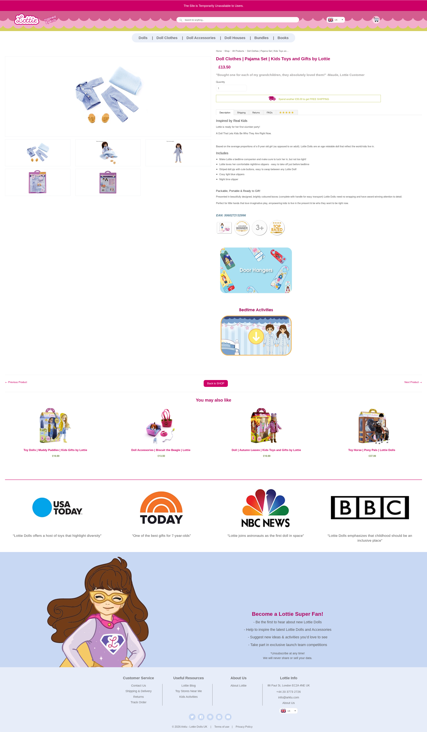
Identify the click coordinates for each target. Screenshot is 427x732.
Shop (227, 50)
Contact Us (138, 685)
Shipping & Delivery (138, 691)
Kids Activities (188, 696)
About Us (288, 703)
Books (283, 38)
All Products (238, 50)
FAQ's (270, 112)
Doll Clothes (166, 38)
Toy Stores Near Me (188, 691)
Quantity (220, 81)
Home (219, 50)
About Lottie (239, 685)
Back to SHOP (215, 383)
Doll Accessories (201, 38)
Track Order (138, 702)
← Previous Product (16, 382)
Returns (256, 112)
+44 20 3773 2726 (288, 691)
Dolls (143, 38)
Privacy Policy (244, 726)
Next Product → (413, 382)
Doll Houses (235, 38)
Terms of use (221, 726)
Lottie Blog (188, 685)
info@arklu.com (288, 697)
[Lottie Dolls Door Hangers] (256, 302)
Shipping (241, 112)
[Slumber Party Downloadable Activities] (256, 357)
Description (225, 112)
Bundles (261, 38)
